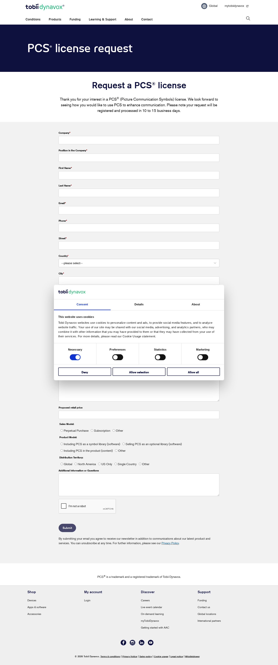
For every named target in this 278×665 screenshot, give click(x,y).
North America (86, 464)
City (61, 273)
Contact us (204, 607)
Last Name (65, 185)
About (129, 19)
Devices (31, 600)
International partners (209, 620)
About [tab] (196, 304)
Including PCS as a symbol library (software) (91, 444)
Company (64, 132)
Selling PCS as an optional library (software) (153, 444)
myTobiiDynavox (150, 620)
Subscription (101, 430)
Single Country (127, 464)
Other (119, 430)
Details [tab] (139, 304)
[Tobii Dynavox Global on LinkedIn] (141, 644)
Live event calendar (151, 607)
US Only (106, 464)
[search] (247, 18)
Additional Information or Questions (79, 470)
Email (62, 203)
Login (87, 600)
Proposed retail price (70, 407)
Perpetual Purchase (76, 430)
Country (63, 255)
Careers (145, 600)
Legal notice (176, 656)
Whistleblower (192, 656)
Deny (85, 372)
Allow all (193, 372)
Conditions (33, 19)
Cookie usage (161, 656)
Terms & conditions (110, 656)
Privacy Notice (129, 656)
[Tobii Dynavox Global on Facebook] (123, 644)
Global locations (207, 613)
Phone (63, 220)
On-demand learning (152, 613)
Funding (75, 19)
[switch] (117, 357)
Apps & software (36, 607)
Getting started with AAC (155, 627)
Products (55, 19)
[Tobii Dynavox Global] (45, 7)
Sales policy (145, 656)
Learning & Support (102, 19)
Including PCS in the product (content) (88, 450)
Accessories (34, 613)
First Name (65, 167)
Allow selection (139, 372)
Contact (147, 19)
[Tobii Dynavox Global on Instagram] (132, 644)
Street (63, 238)
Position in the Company (73, 150)
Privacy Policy (170, 543)
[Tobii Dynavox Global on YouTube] (151, 644)
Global (67, 464)
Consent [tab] (82, 304)
